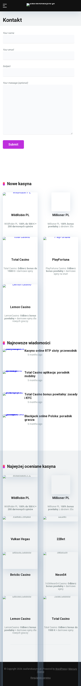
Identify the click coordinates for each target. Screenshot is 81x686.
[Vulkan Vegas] (20, 516)
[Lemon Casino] (20, 284)
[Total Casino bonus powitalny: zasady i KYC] (13, 392)
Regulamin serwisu (41, 677)
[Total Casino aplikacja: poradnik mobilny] (13, 370)
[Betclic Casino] (20, 552)
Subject (6, 66)
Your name (8, 33)
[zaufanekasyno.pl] (41, 4)
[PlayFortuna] (60, 237)
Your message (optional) (15, 83)
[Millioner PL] (60, 210)
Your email (8, 49)
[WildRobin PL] (20, 192)
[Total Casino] (20, 237)
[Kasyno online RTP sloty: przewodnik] (13, 349)
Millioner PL (60, 215)
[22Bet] (60, 516)
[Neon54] (60, 552)
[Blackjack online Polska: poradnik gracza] (13, 414)
